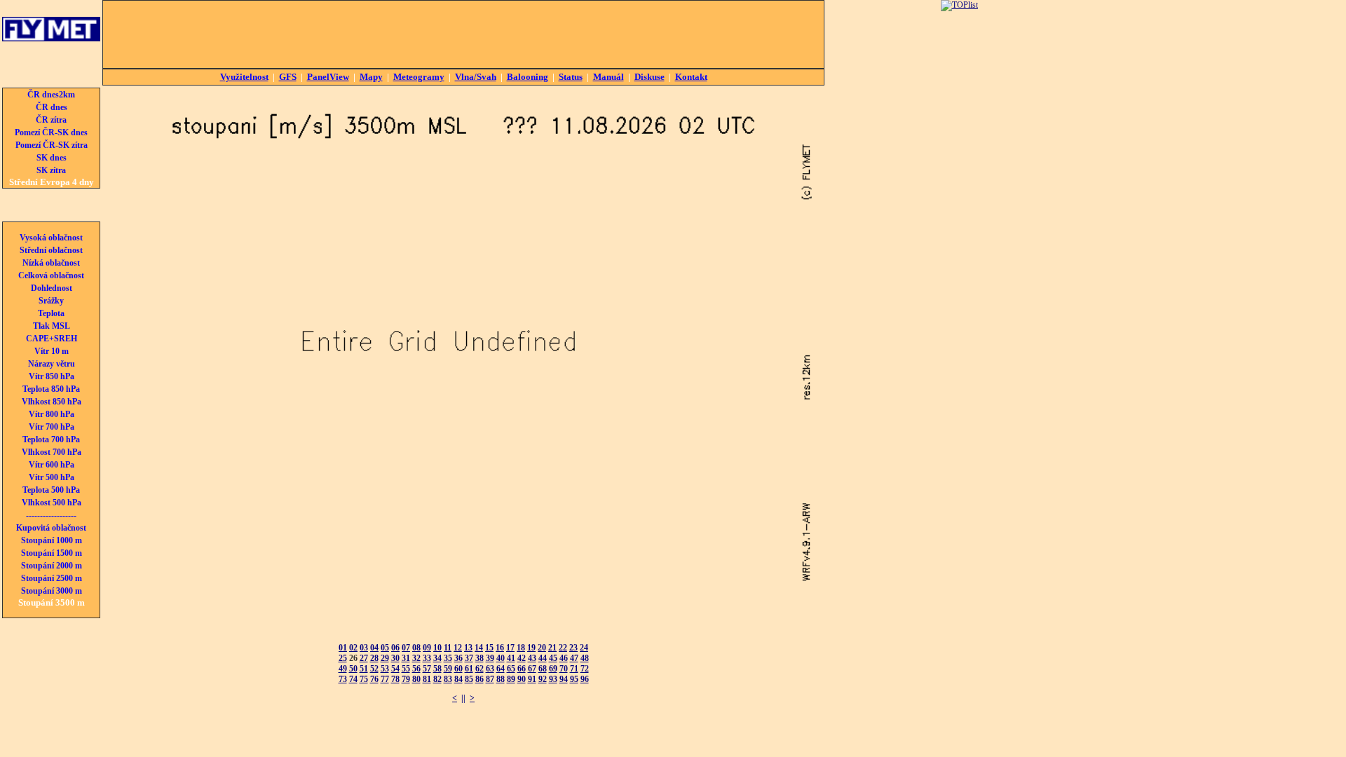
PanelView (328, 76)
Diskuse (649, 76)
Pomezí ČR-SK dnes (51, 132)
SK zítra (51, 170)
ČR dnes (51, 107)
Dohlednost (51, 288)
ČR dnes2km (51, 95)
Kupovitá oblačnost (51, 528)
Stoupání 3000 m (51, 591)
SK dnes (51, 158)
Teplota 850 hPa (51, 389)
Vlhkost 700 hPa (51, 452)
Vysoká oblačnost (51, 238)
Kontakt (691, 76)
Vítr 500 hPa (51, 477)
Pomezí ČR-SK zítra (51, 145)
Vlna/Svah (475, 76)
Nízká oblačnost (51, 263)
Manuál (608, 76)
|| (463, 698)
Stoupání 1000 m (51, 540)
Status (571, 76)
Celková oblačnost (51, 275)
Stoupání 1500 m (51, 553)
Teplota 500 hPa (51, 490)
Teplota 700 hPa (51, 439)
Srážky (51, 301)
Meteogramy (418, 76)
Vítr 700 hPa (51, 427)
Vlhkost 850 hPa (51, 402)
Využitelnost (244, 76)
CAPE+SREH (51, 338)
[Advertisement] (463, 34)
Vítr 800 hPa (51, 414)
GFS (288, 76)
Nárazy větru (51, 364)
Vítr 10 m (51, 351)
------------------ (51, 515)
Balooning (527, 76)
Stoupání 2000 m (51, 566)
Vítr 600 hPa (51, 465)
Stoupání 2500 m (51, 578)
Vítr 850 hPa (51, 376)
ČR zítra (51, 120)
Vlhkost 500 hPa (51, 502)
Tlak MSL (51, 326)
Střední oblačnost (51, 250)
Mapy (371, 76)
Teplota (51, 313)
